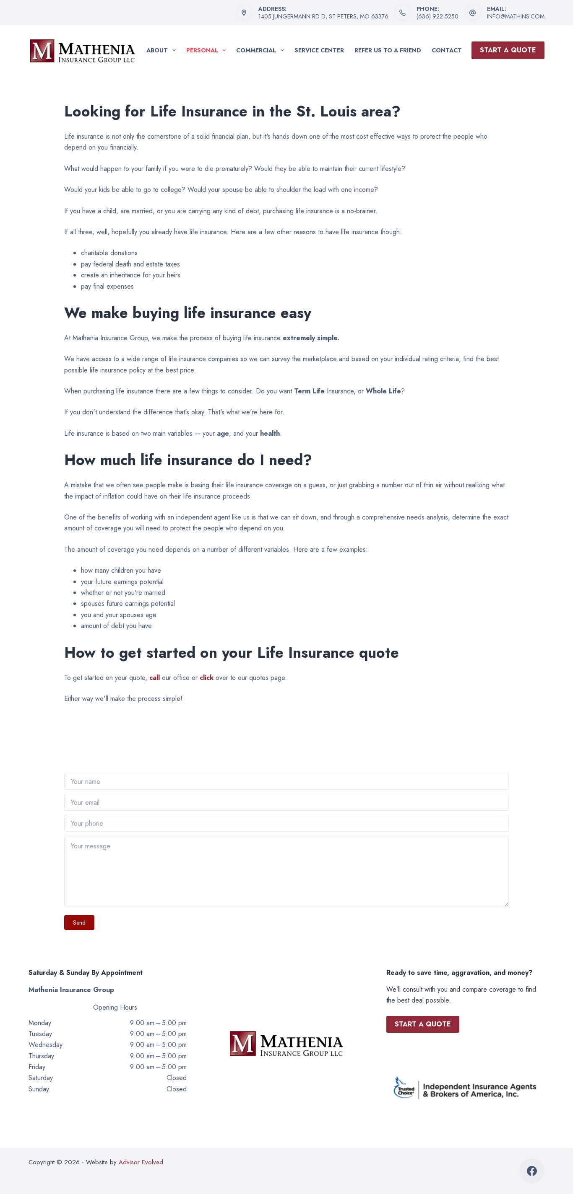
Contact (447, 50)
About (157, 50)
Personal (202, 50)
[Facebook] (531, 1171)
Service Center (319, 50)
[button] (79, 922)
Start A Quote (508, 50)
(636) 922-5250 (437, 16)
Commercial (256, 50)
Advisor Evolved (141, 1162)
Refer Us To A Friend (387, 50)
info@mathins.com (515, 16)
